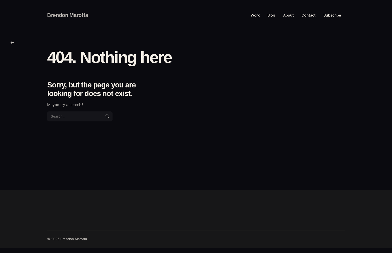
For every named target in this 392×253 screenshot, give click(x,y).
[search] (108, 116)
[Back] (12, 42)
